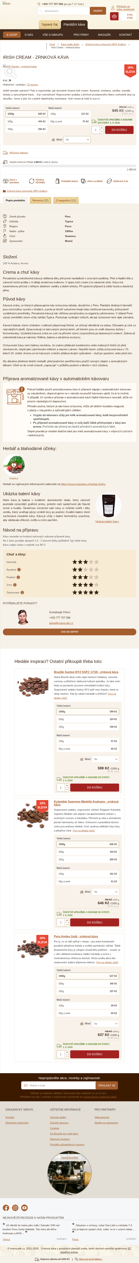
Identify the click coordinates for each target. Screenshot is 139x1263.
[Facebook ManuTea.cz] (6, 1208)
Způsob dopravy (59, 1122)
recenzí (32, 84)
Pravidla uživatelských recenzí (67, 1144)
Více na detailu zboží (84, 830)
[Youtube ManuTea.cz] (24, 1208)
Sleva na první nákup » (90, 1259)
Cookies (54, 1128)
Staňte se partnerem (106, 1122)
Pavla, (75, 1239)
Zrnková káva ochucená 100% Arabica (27, 191)
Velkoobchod (101, 1117)
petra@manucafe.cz (61, 623)
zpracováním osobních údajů (100, 1096)
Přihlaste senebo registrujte (125, 8)
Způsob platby (58, 1117)
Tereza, (6, 1239)
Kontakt (9, 1117)
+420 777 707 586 (59, 617)
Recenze (38, 200)
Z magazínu (63, 200)
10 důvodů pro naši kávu (64, 1133)
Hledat (98, 11)
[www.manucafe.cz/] (24, 3)
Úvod (52, 44)
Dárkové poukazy (60, 1139)
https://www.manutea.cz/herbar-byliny (83, 484)
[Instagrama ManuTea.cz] (15, 1208)
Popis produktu (15, 200)
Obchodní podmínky (17, 1122)
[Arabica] (14, 456)
